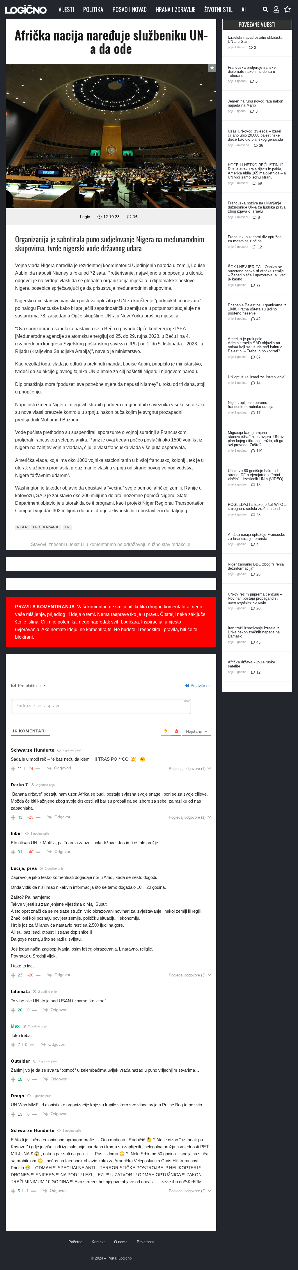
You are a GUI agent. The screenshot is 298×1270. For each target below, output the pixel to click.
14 (258, 383)
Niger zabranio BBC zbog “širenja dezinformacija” (256, 566)
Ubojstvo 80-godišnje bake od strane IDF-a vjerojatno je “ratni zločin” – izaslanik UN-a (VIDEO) (255, 475)
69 (260, 183)
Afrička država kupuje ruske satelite (251, 664)
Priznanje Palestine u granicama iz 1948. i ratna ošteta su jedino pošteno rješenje (257, 309)
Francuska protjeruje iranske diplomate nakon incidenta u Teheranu (252, 71)
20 (258, 608)
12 (260, 247)
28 (258, 574)
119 (259, 451)
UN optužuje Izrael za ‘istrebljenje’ (256, 377)
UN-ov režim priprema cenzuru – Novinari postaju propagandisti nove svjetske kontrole (255, 598)
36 (261, 145)
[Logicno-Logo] (26, 9)
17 (258, 413)
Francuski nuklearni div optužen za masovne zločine (254, 239)
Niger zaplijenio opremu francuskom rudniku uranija (250, 404)
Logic (85, 216)
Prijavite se (200, 685)
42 (258, 319)
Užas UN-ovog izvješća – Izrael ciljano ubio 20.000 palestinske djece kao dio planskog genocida (255, 135)
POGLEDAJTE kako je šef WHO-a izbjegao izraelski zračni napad (257, 506)
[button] (265, 9)
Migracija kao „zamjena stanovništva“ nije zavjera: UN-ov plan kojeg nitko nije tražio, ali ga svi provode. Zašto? (256, 438)
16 (135, 216)
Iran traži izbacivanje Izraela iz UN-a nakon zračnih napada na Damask (254, 632)
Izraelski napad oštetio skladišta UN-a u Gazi (255, 39)
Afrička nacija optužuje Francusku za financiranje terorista (256, 536)
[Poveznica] (276, 9)
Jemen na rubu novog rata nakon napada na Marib (255, 103)
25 (258, 515)
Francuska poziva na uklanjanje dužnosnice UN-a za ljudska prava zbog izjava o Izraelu (256, 207)
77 (258, 285)
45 (258, 642)
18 (258, 485)
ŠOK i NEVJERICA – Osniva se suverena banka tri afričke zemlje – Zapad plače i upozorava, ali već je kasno (257, 273)
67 (258, 357)
